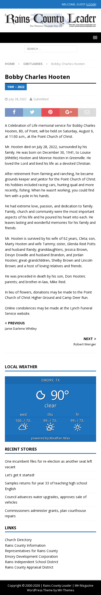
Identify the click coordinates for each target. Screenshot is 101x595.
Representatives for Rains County (31, 550)
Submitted (41, 99)
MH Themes (66, 590)
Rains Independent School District (31, 561)
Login (91, 4)
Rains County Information (25, 545)
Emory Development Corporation (31, 556)
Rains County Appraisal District (29, 567)
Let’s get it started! (19, 475)
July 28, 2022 (17, 99)
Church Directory (18, 539)
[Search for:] (50, 48)
